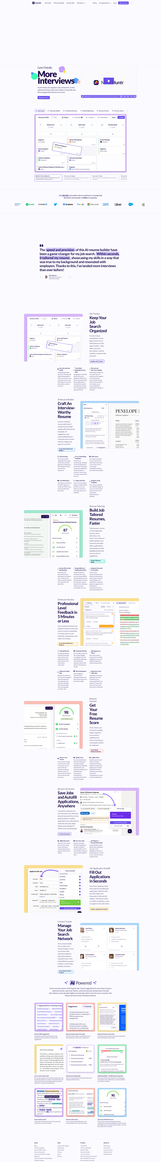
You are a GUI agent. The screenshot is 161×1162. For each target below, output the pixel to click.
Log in (115, 3)
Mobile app (60, 1148)
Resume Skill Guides (40, 1150)
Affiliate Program (39, 1160)
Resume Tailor (71, 3)
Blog (35, 1146)
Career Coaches (108, 1150)
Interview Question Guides (42, 1154)
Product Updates (39, 1148)
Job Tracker (48, 3)
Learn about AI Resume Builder (66, 449)
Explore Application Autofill (99, 909)
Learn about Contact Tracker (65, 971)
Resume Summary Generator (88, 1156)
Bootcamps (107, 1146)
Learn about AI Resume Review (66, 644)
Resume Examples (39, 1152)
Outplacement (108, 1154)
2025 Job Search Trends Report (43, 1158)
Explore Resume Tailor (96, 561)
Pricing (95, 3)
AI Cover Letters (85, 1154)
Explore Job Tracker (97, 361)
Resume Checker (85, 1152)
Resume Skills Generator (87, 1160)
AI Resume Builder (59, 3)
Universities (107, 1148)
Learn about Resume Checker (96, 750)
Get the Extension (64, 834)
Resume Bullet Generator (87, 1158)
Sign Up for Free (44, 97)
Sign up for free (123, 3)
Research (37, 1156)
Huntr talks (60, 1150)
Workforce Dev (108, 1152)
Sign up (59, 1156)
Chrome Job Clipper (63, 1146)
